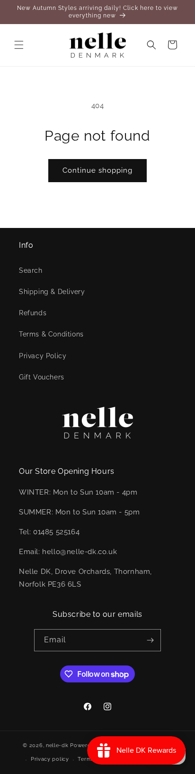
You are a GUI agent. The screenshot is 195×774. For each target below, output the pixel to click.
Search (31, 270)
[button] (19, 44)
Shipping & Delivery (52, 291)
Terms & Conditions (51, 334)
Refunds (32, 313)
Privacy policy (50, 759)
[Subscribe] (150, 640)
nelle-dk (57, 745)
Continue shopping (97, 170)
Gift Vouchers (41, 377)
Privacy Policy (42, 356)
